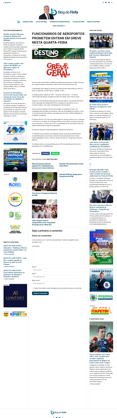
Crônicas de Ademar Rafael (60, 21)
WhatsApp (55, 153)
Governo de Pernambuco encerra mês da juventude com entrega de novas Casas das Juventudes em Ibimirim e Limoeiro (15, 97)
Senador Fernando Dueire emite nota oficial (71, 165)
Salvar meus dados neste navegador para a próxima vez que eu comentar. (58, 288)
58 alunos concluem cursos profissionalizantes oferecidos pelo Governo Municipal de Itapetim (100, 54)
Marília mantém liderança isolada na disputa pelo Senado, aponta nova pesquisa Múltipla (14, 37)
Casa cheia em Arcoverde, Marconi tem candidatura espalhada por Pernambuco (99, 144)
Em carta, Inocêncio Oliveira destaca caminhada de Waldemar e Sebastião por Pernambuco (100, 208)
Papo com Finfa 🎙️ (59, 26)
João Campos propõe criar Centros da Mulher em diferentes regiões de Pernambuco (13, 66)
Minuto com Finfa (93, 21)
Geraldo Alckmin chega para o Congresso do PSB (70, 175)
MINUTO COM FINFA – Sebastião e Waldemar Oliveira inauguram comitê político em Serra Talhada (15, 249)
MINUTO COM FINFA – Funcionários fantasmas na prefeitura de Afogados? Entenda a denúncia (13, 273)
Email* (34, 273)
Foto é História (41, 21)
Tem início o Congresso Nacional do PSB (44, 194)
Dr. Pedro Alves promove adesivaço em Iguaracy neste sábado (100, 107)
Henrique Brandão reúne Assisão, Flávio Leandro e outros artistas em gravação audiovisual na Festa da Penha (101, 173)
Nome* (34, 267)
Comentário (36, 246)
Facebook (45, 153)
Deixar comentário (9, 254)
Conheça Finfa (27, 21)
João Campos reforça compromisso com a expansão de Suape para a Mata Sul (43, 223)
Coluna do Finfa (78, 21)
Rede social (35, 280)
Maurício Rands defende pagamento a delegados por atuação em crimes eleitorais (43, 166)
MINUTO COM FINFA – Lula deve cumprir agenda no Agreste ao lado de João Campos (15, 261)
